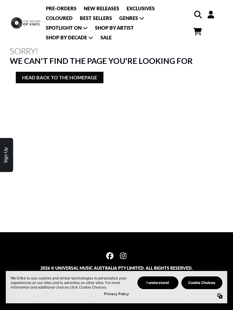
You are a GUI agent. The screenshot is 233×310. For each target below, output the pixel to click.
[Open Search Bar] (197, 14)
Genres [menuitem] (128, 18)
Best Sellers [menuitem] (96, 18)
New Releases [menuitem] (101, 8)
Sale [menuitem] (106, 37)
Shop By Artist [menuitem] (114, 28)
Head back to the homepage (59, 77)
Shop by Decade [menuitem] (66, 37)
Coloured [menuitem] (59, 18)
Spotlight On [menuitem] (64, 28)
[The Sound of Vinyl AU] (26, 23)
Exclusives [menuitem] (141, 8)
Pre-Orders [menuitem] (61, 8)
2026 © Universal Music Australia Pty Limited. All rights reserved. (116, 268)
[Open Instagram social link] (123, 255)
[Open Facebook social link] (109, 255)
